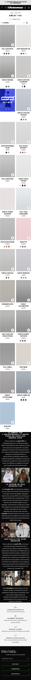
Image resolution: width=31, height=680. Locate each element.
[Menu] (2, 8)
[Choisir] (12, 44)
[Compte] (25, 7)
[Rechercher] (6, 7)
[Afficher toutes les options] (11, 53)
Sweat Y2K (17, 12)
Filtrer (6, 23)
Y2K (12, 12)
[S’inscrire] (28, 658)
